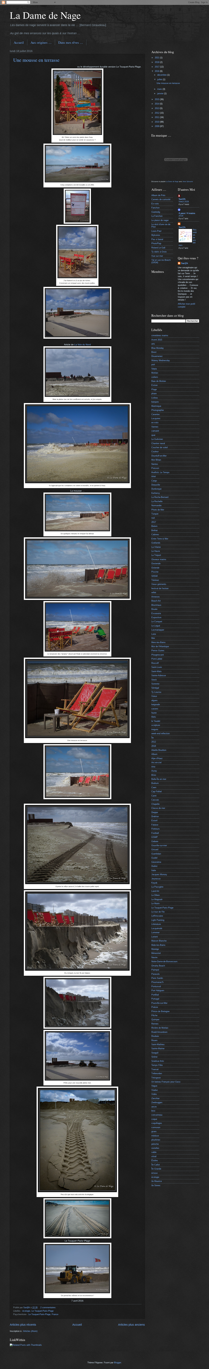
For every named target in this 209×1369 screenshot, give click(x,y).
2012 (157, 113)
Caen (153, 787)
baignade (155, 704)
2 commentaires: (48, 1307)
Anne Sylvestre (188, 181)
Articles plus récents (23, 1324)
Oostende (156, 563)
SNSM (154, 576)
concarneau (156, 1115)
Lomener (155, 932)
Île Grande (156, 1169)
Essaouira (156, 613)
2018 (157, 62)
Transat (155, 1069)
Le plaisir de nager (160, 220)
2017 (157, 67)
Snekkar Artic (157, 1061)
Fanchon (155, 207)
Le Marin (155, 903)
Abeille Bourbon (158, 750)
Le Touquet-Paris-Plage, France (43, 1314)
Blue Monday (157, 348)
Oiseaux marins (158, 559)
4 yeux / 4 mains (187, 213)
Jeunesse (156, 878)
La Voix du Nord (82, 344)
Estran (154, 385)
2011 (157, 117)
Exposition (156, 617)
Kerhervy (155, 493)
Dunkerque (156, 489)
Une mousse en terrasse (36, 60)
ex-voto (154, 422)
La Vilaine (156, 547)
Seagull (154, 1053)
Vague (154, 1086)
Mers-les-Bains (158, 642)
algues (154, 700)
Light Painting (157, 920)
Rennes (155, 1024)
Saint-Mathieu (157, 1044)
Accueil (19, 42)
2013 (157, 108)
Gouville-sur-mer (159, 845)
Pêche (154, 1015)
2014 (157, 104)
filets (153, 717)
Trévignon (156, 1077)
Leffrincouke (157, 916)
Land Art (155, 891)
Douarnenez (157, 356)
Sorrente (155, 684)
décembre (162, 75)
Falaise (154, 825)
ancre (154, 1106)
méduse (155, 1135)
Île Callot (155, 1164)
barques (155, 402)
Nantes (154, 464)
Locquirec (156, 418)
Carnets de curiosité (160, 199)
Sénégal (155, 688)
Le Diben (155, 895)
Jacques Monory (159, 874)
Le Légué (155, 626)
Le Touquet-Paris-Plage (43, 1311)
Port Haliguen (157, 990)
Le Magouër (156, 899)
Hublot (154, 866)
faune (154, 713)
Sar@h (182, 199)
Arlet (153, 476)
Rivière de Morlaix (159, 1028)
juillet (160, 79)
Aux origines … (41, 42)
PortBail (155, 995)
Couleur (155, 451)
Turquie (154, 514)
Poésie (154, 1007)
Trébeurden (156, 1073)
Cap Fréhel (156, 791)
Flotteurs (155, 829)
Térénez (155, 580)
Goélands (155, 543)
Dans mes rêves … (70, 42)
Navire (154, 957)
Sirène (154, 1057)
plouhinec (155, 1140)
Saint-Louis (156, 667)
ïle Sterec (156, 1185)
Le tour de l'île (158, 912)
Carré (153, 796)
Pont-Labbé (156, 659)
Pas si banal (157, 239)
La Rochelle (156, 501)
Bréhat (154, 530)
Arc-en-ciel (156, 762)
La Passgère (157, 887)
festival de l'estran (160, 588)
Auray (154, 771)
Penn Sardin (157, 978)
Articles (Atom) (30, 1331)
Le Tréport (156, 555)
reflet (153, 592)
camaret (155, 431)
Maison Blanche (159, 941)
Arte (153, 766)
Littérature (156, 924)
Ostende (155, 568)
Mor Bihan (156, 460)
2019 (181, 216)
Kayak (154, 883)
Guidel (154, 858)
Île (152, 737)
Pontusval (156, 986)
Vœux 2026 (184, 201)
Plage (154, 389)
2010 (157, 122)
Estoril (154, 820)
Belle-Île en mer (158, 779)
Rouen (154, 1040)
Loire (153, 634)
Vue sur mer (157, 256)
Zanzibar (155, 1098)
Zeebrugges (156, 1102)
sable (153, 1152)
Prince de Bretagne (160, 1011)
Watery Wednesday (160, 360)
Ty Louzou (156, 692)
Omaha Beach (158, 965)
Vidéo (154, 1094)
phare (154, 393)
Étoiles (154, 1160)
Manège (155, 949)
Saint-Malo (156, 671)
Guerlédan (156, 854)
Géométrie (156, 862)
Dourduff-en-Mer (159, 456)
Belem (154, 526)
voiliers (154, 377)
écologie (26, 1311)
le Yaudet (155, 721)
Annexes (155, 597)
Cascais (155, 800)
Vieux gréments (158, 584)
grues (154, 1131)
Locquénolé (156, 928)
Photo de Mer (157, 509)
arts (153, 344)
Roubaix (155, 1036)
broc (153, 1111)
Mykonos (155, 235)
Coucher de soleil (159, 447)
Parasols (155, 974)
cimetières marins (159, 335)
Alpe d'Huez (157, 758)
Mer (153, 638)
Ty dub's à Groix (159, 251)
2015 (157, 99)
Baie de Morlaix (158, 381)
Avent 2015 (156, 340)
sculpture (155, 725)
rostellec (155, 1148)
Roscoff (155, 663)
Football (155, 833)
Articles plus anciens (131, 1324)
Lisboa (154, 398)
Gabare (154, 841)
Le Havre (155, 551)
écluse (154, 1173)
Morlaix (154, 373)
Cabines (155, 534)
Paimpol (155, 970)
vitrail (153, 1156)
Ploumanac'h (157, 982)
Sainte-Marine (157, 1048)
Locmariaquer (157, 630)
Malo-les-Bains (158, 945)
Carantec (155, 414)
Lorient (154, 936)
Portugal (155, 999)
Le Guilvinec (157, 439)
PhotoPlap (156, 243)
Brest (153, 352)
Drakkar (155, 816)
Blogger (117, 1362)
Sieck (154, 679)
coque (154, 1119)
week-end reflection (160, 733)
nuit (153, 518)
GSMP (154, 837)
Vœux (154, 696)
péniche (155, 1144)
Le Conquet (156, 621)
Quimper (155, 1019)
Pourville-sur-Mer (159, 1003)
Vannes (154, 427)
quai (153, 435)
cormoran (155, 1127)
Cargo (154, 480)
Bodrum (155, 783)
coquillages (156, 1123)
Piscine (154, 572)
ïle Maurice (156, 1181)
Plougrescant (157, 655)
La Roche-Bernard (159, 497)
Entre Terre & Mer (159, 538)
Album (154, 754)
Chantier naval (158, 443)
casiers (154, 708)
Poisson (155, 468)
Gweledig (155, 212)
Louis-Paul (156, 231)
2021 (157, 57)
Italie (153, 870)
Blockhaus (156, 605)
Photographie (157, 410)
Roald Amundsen (159, 1032)
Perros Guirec (157, 650)
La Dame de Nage (45, 15)
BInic (153, 775)
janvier (160, 93)
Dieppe (154, 812)
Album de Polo (158, 195)
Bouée (154, 609)
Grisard (154, 849)
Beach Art (156, 601)
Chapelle (155, 804)
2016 (157, 71)
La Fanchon (156, 216)
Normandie (156, 505)
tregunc (154, 729)
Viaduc (154, 1090)
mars (160, 89)
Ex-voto (155, 203)
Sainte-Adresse (158, 675)
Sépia (154, 369)
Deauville (155, 485)
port (153, 364)
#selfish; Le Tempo (160, 472)
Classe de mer (158, 808)
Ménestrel (156, 953)
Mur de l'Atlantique (160, 646)
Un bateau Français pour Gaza (165, 1082)
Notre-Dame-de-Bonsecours (164, 961)
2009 (157, 126)
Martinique (156, 406)
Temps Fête (157, 1065)
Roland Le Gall (158, 247)
